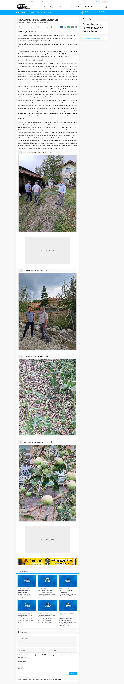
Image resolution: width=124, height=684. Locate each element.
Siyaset (34, 27)
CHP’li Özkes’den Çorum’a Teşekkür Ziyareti (25, 591)
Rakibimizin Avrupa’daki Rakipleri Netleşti (41, 12)
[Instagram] (104, 2)
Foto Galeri (91, 7)
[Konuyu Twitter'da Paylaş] (65, 27)
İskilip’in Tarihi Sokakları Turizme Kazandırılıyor (66, 619)
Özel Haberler (63, 7)
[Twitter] (102, 2)
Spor (56, 7)
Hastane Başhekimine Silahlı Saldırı (46, 616)
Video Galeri (99, 7)
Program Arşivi (82, 7)
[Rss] (107, 2)
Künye (25, 2)
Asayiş (52, 7)
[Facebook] (99, 2)
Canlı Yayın (48, 2)
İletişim (42, 2)
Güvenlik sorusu (22, 661)
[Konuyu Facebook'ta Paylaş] (61, 27)
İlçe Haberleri (73, 7)
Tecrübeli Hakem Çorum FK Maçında (25, 616)
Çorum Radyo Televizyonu (93, 38)
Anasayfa (21, 22)
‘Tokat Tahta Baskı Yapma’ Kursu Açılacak (66, 591)
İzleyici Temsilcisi (33, 2)
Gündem (45, 7)
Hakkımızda (19, 2)
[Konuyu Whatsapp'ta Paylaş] (68, 27)
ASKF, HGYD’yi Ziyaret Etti (45, 590)
